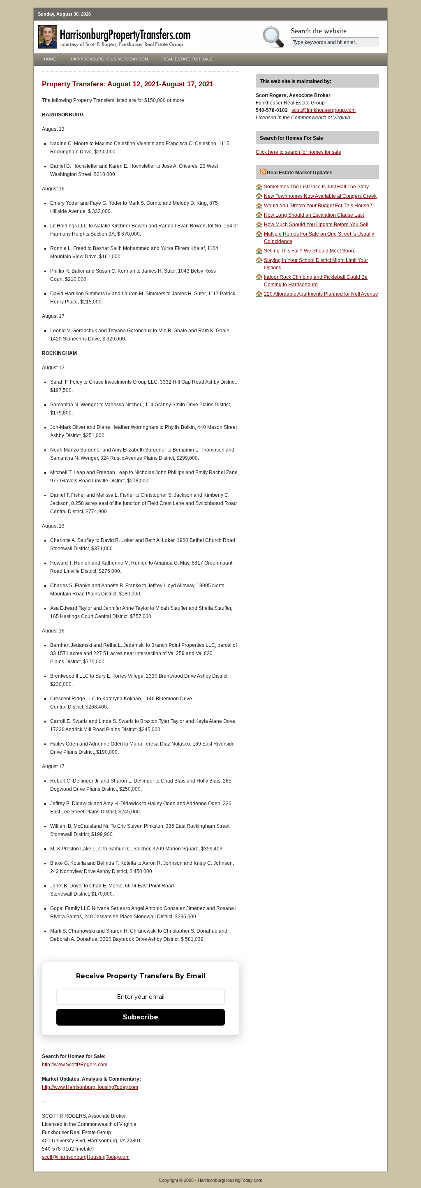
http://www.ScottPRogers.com (74, 1065)
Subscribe (140, 1017)
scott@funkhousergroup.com (323, 110)
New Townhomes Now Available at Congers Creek (320, 196)
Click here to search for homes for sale (298, 152)
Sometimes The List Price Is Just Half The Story (316, 187)
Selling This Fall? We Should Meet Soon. (309, 251)
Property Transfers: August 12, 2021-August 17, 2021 (127, 84)
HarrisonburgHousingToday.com (109, 59)
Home (50, 59)
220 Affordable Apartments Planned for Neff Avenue (321, 294)
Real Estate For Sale (187, 59)
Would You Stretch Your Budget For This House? (318, 205)
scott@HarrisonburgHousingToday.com (86, 1157)
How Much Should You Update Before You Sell (316, 224)
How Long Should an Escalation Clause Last (314, 215)
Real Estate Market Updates (300, 173)
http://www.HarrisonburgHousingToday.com (90, 1087)
